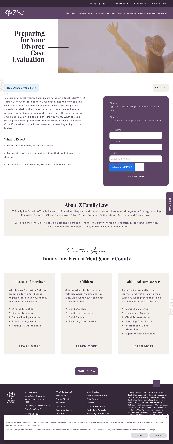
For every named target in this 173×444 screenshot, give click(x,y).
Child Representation (81, 313)
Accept (139, 435)
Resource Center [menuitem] (64, 410)
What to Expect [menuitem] (64, 392)
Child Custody (77, 309)
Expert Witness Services (140, 333)
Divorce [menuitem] (90, 403)
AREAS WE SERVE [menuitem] (146, 13)
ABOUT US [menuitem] (104, 13)
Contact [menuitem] (60, 414)
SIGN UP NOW (86, 371)
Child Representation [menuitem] (96, 396)
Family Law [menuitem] (61, 396)
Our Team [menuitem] (60, 406)
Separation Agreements (26, 317)
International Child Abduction (136, 327)
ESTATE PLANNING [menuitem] (88, 13)
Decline (158, 435)
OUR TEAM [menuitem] (117, 13)
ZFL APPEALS (139, 3)
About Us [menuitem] (60, 403)
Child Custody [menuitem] (93, 392)
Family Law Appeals (137, 313)
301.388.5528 (121, 3)
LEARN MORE (29, 346)
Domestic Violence (136, 309)
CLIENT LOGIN (159, 3)
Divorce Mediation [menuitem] (95, 406)
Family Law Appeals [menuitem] (96, 410)
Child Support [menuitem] (93, 399)
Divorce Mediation (23, 313)
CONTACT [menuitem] (163, 13)
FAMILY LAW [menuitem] (70, 13)
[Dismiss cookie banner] (166, 417)
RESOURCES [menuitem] (130, 13)
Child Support (77, 317)
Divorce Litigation (23, 309)
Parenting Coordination (83, 321)
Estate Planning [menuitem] (63, 399)
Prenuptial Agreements (26, 321)
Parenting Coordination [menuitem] (98, 414)
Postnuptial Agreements (26, 325)
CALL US (160, 88)
